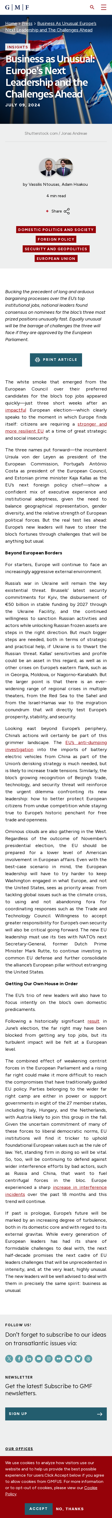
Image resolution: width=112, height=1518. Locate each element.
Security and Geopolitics (56, 249)
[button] (92, 7)
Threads (88, 1359)
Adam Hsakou (75, 184)
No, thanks (70, 1509)
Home (11, 23)
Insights (17, 47)
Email (68, 1359)
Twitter (9, 1359)
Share (57, 211)
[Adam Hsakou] (64, 167)
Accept (38, 1509)
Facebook (19, 1359)
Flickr (59, 1359)
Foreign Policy (56, 239)
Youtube (39, 1359)
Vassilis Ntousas (44, 184)
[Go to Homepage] (17, 7)
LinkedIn (29, 1359)
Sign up (18, 1414)
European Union (56, 259)
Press (27, 23)
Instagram (49, 1359)
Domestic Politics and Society (56, 230)
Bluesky (78, 1359)
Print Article (60, 359)
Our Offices (19, 1449)
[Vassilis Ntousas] (48, 167)
